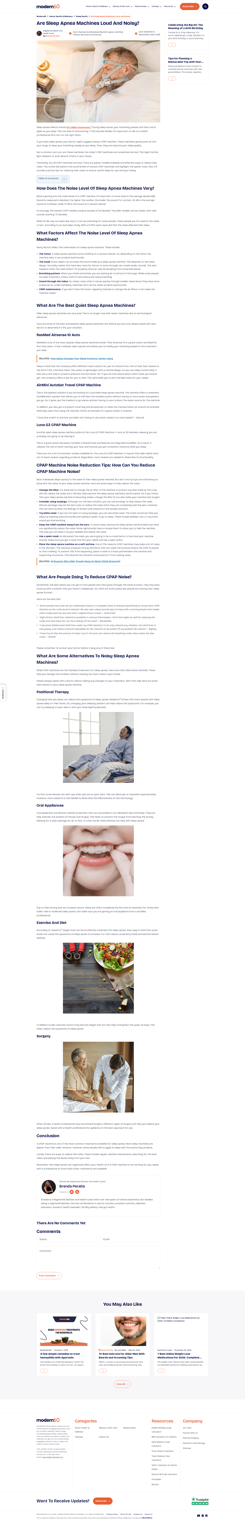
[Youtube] (198, 1516)
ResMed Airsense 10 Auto (58, 335)
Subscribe (188, 6)
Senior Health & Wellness (61, 16)
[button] (3, 693)
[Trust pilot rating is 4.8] (199, 1501)
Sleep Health (82, 16)
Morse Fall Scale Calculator (164, 1474)
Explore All (104, 1437)
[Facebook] (206, 1516)
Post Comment (47, 1275)
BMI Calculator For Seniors (164, 1437)
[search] (205, 6)
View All (121, 1384)
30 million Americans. (79, 127)
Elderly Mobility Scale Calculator (161, 1430)
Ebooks (155, 1484)
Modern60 (41, 16)
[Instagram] (202, 1516)
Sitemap (187, 1448)
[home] (48, 6)
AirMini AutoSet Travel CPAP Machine (69, 385)
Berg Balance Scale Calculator (161, 1444)
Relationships (129, 1428)
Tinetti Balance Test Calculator (161, 1458)
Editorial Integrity (191, 1438)
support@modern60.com (52, 1457)
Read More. (147, 1518)
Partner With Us (190, 1433)
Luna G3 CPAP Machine (56, 425)
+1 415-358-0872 (53, 1454)
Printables (156, 1479)
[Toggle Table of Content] (63, 179)
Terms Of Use (125, 1514)
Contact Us (137, 1514)
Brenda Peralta (53, 36)
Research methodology (194, 1443)
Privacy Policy (112, 1514)
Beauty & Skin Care (108, 1428)
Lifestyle (79, 1437)
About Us (148, 1514)
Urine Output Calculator (163, 1451)
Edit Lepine (108, 32)
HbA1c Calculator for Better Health (164, 1467)
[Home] (48, 1420)
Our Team (187, 1428)
